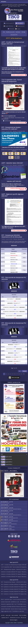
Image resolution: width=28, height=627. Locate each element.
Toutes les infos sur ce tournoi (17, 122)
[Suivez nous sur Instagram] (12, 536)
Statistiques (18, 32)
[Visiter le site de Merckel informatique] (14, 541)
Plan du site (23, 617)
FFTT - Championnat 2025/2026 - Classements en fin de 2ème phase (11, 236)
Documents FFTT (14, 34)
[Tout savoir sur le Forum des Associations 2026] (14, 433)
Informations (20, 23)
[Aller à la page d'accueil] (14, 11)
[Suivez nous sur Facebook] (9, 536)
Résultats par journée (10, 32)
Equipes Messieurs (9, 26)
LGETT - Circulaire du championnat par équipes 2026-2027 (12, 43)
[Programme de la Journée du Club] (14, 398)
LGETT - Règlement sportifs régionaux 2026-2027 (12, 195)
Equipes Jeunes (21, 26)
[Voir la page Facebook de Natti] (14, 546)
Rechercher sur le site (15, 617)
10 (23, 374)
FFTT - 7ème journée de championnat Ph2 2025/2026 (13, 278)
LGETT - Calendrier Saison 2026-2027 (12, 163)
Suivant (24, 371)
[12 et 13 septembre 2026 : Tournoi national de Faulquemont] (14, 97)
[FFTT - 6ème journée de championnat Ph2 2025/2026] (14, 331)
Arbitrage (23, 32)
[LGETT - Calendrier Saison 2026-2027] (14, 173)
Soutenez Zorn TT (5, 617)
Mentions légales (13, 620)
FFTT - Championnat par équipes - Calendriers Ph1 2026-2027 (11, 128)
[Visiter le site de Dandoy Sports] (14, 557)
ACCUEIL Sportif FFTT (9, 23)
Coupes (18, 28)
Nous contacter (15, 615)
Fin (19, 371)
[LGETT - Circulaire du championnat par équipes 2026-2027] (14, 56)
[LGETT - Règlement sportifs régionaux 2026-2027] (14, 212)
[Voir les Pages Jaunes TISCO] (14, 551)
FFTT (2, 454)
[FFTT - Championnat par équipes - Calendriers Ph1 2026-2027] (14, 139)
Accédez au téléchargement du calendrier (17, 189)
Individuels (11, 28)
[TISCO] (14, 17)
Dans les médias (22, 615)
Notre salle (8, 615)
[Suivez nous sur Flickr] (15, 536)
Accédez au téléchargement (18, 75)
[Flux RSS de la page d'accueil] (19, 536)
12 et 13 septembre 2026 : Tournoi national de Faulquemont (11, 80)
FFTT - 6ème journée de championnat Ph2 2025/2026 (13, 324)
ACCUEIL (3, 615)
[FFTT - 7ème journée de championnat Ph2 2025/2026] (14, 285)
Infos (4, 32)
